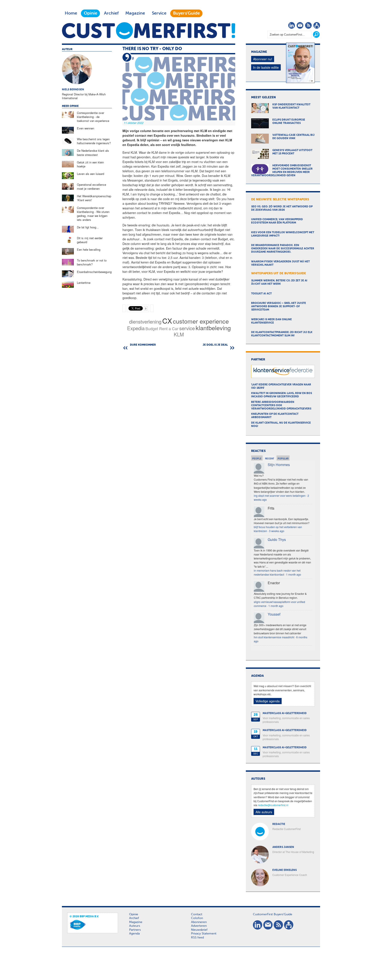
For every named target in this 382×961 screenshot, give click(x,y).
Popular (283, 458)
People (257, 458)
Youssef (274, 614)
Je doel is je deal (215, 345)
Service (159, 13)
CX (167, 320)
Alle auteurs (264, 812)
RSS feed (197, 937)
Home (71, 13)
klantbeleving (213, 327)
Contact (196, 914)
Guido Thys (277, 539)
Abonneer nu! (262, 59)
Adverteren (199, 925)
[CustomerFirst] (148, 30)
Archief (111, 13)
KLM (179, 334)
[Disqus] (178, 408)
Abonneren (199, 922)
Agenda (134, 933)
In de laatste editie (266, 67)
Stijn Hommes (279, 464)
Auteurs (134, 925)
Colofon (197, 918)
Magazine (135, 13)
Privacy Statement (203, 933)
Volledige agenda (268, 701)
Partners (135, 929)
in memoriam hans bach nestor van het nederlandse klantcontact (277, 572)
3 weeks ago (276, 531)
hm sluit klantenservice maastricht (274, 637)
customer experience (201, 321)
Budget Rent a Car (161, 328)
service (187, 328)
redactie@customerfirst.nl (273, 805)
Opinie (90, 13)
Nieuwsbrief (199, 929)
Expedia (136, 328)
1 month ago (293, 574)
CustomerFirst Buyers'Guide (272, 914)
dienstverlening (145, 321)
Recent (269, 458)
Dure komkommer (143, 345)
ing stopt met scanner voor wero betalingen (280, 495)
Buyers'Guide (186, 13)
